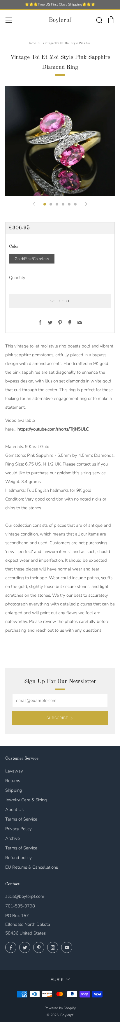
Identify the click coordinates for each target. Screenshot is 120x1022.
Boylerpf (60, 20)
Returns (12, 781)
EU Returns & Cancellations (31, 867)
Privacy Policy (18, 829)
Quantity (17, 277)
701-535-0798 (20, 906)
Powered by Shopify (60, 1008)
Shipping (13, 790)
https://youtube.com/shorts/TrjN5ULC (53, 429)
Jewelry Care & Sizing (26, 800)
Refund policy (18, 858)
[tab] (44, 204)
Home (31, 43)
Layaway (14, 771)
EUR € (56, 979)
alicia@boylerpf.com (24, 896)
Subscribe (57, 718)
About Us (14, 809)
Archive (12, 838)
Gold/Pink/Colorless (32, 258)
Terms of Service (21, 819)
